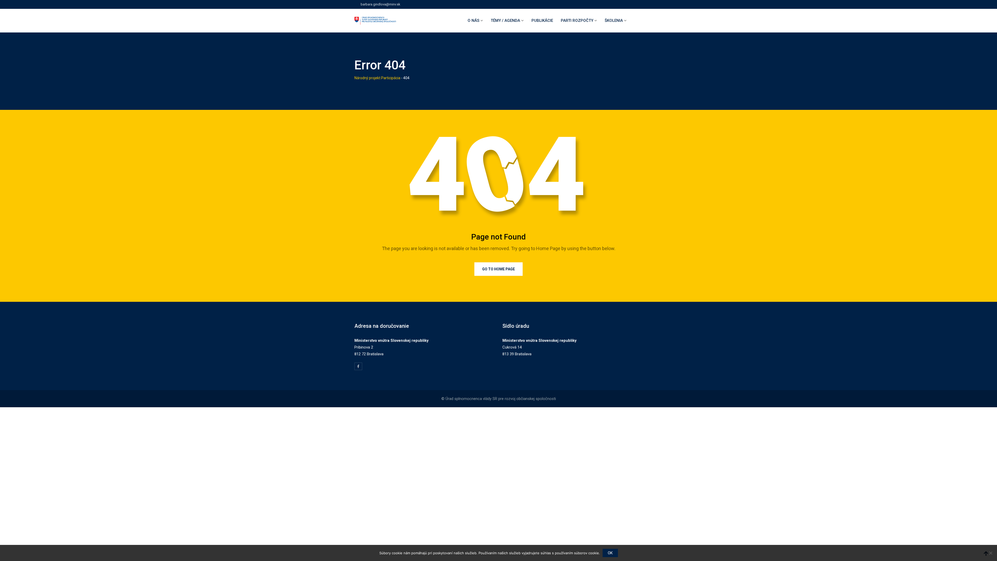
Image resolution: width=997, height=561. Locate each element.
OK (610, 553)
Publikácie (542, 20)
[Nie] (990, 553)
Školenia (614, 20)
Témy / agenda (505, 20)
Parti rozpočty (577, 20)
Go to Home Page (498, 269)
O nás (473, 20)
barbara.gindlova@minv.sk (380, 4)
